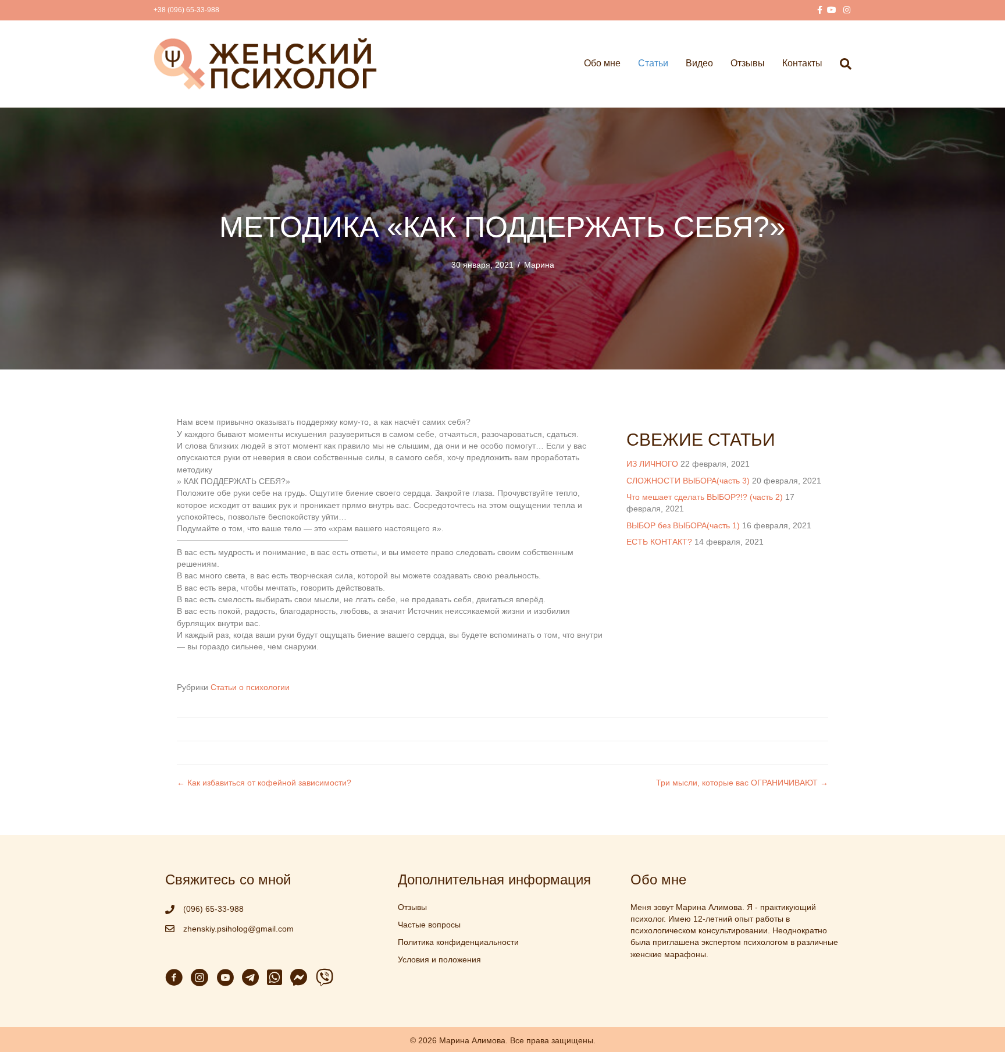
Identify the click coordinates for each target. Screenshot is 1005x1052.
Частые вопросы (429, 924)
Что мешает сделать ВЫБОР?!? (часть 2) (704, 497)
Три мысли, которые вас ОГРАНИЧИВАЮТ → (742, 782)
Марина (539, 264)
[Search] (841, 64)
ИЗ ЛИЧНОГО (652, 463)
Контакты (802, 63)
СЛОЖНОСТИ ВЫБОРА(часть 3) (688, 480)
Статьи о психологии (250, 687)
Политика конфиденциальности (458, 942)
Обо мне (602, 63)
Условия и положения (439, 959)
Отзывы (747, 63)
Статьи (653, 63)
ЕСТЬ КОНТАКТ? (659, 541)
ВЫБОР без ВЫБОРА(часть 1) (683, 525)
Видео (699, 63)
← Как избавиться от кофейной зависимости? (264, 782)
